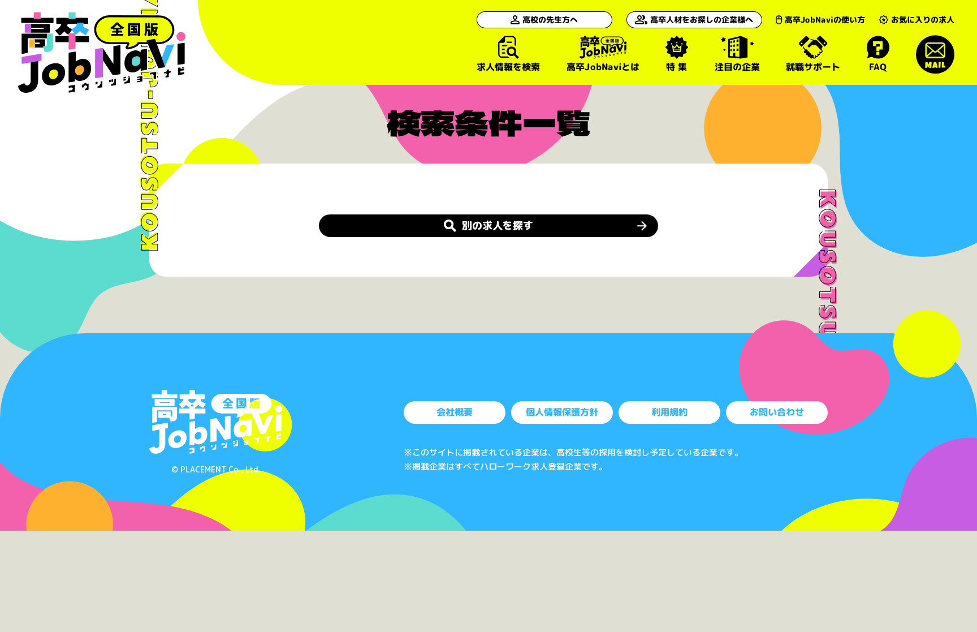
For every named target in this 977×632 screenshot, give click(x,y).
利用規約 (669, 412)
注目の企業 (736, 66)
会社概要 (454, 412)
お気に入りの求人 (922, 19)
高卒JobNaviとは (602, 66)
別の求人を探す (497, 225)
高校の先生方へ (550, 19)
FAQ (878, 66)
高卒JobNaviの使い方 (825, 19)
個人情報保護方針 (562, 412)
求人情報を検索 (508, 66)
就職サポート (813, 66)
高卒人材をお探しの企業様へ (701, 19)
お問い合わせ (777, 412)
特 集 (676, 66)
